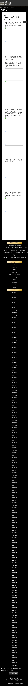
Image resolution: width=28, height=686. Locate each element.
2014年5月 (14, 630)
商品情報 (14, 282)
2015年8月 (14, 600)
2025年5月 (14, 327)
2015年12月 (14, 590)
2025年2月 (14, 332)
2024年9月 (14, 345)
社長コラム (14, 272)
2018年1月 (14, 530)
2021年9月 (14, 427)
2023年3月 (14, 382)
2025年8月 (14, 320)
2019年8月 (14, 482)
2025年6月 (14, 325)
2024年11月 (14, 340)
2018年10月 (14, 507)
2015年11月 (14, 592)
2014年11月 (14, 615)
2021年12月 (14, 420)
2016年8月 (14, 572)
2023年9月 (14, 370)
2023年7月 (14, 375)
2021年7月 (14, 432)
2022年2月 (14, 415)
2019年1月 (14, 500)
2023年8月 (14, 372)
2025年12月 (14, 310)
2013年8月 (14, 650)
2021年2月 (14, 442)
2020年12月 (14, 447)
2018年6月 (14, 517)
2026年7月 (14, 295)
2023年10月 (14, 367)
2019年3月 (14, 495)
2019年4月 (14, 492)
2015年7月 (14, 602)
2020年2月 (14, 467)
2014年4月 (14, 632)
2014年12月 (14, 612)
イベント (14, 267)
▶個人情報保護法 (17, 668)
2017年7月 (14, 545)
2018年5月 (14, 520)
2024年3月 (14, 355)
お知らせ (14, 264)
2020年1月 (14, 470)
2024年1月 (14, 360)
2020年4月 (14, 462)
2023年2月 (14, 385)
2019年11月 (14, 475)
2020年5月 (14, 460)
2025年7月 (14, 322)
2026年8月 (14, 292)
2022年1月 (14, 417)
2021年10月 (14, 425)
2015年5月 (14, 607)
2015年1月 (14, 610)
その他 (14, 287)
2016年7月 (14, 575)
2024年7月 (14, 350)
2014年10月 (14, 617)
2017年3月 (14, 555)
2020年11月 (14, 450)
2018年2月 (14, 527)
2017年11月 (14, 535)
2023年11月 (14, 365)
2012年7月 (14, 662)
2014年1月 (14, 637)
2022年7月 (14, 402)
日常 (14, 284)
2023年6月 (14, 377)
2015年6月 (14, 605)
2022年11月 (14, 392)
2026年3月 (14, 302)
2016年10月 (14, 567)
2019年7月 (14, 485)
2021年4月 (14, 437)
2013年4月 (14, 660)
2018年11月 (14, 505)
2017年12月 (14, 532)
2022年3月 (14, 412)
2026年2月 (14, 305)
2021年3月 (14, 440)
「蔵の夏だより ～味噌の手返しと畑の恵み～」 (14, 250)
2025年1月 (14, 335)
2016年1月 (14, 587)
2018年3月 (14, 525)
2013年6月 (14, 655)
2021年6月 (14, 435)
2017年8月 (14, 542)
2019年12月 (14, 472)
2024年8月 (14, 347)
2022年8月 (14, 400)
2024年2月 (14, 357)
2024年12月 (14, 337)
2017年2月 (14, 557)
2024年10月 (14, 342)
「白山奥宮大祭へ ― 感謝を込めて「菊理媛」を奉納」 (14, 247)
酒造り (14, 269)
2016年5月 (14, 580)
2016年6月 (14, 577)
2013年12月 (14, 640)
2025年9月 (14, 317)
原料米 (14, 279)
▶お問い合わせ (4, 670)
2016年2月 (14, 585)
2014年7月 (14, 625)
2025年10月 (14, 315)
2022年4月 (14, 410)
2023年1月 (14, 387)
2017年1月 (14, 560)
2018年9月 (14, 510)
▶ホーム (3, 668)
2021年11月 (14, 422)
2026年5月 (14, 300)
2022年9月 (14, 397)
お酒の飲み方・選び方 (14, 274)
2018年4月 (14, 522)
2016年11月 (14, 565)
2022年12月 (14, 390)
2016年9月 (14, 570)
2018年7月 (14, 515)
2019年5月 (14, 490)
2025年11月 (14, 312)
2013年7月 (14, 652)
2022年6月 (14, 405)
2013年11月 (14, 642)
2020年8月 (14, 457)
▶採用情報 (11, 670)
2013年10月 (14, 645)
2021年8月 (14, 430)
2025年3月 (14, 330)
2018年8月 (14, 512)
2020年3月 (14, 465)
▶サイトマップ (9, 668)
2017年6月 (14, 547)
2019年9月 (14, 480)
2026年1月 (14, 307)
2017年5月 (14, 550)
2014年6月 (14, 627)
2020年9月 (14, 455)
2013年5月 (14, 657)
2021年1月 (14, 445)
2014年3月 (14, 635)
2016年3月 (14, 582)
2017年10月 (14, 537)
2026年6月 (14, 297)
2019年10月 (14, 477)
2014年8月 (14, 622)
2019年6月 (14, 487)
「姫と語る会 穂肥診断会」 (14, 245)
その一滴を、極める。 (14, 277)
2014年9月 (14, 620)
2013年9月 (14, 647)
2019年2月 (14, 497)
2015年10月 (14, 595)
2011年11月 (14, 665)
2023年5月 (14, 380)
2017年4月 (14, 552)
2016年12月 (14, 562)
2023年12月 (14, 362)
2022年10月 (14, 395)
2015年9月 (14, 597)
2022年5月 (14, 407)
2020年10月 (14, 452)
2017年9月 (14, 540)
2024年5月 (14, 352)
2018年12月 (14, 502)
